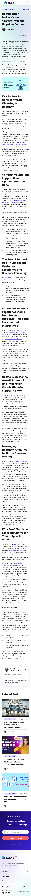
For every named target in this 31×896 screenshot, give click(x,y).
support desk (7, 278)
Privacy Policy (7, 887)
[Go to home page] (9, 859)
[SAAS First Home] (11, 2)
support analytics (21, 461)
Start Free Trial (15, 838)
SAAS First (16, 544)
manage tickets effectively (14, 339)
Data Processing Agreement (7, 892)
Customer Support (10, 719)
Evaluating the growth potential (13, 395)
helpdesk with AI (18, 330)
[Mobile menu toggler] (27, 2)
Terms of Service (23, 887)
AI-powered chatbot (15, 551)
